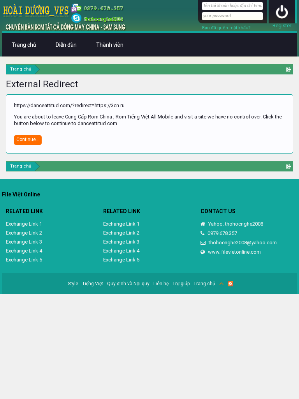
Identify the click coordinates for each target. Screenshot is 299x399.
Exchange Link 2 (24, 233)
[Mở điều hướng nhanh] (288, 69)
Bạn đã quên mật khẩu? (226, 27)
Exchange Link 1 (24, 224)
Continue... (27, 139)
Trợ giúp (181, 283)
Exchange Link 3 (24, 242)
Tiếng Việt (92, 283)
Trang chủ (24, 45)
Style (73, 283)
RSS (230, 283)
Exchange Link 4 (24, 251)
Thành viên (109, 45)
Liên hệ (161, 283)
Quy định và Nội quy (128, 283)
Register (282, 25)
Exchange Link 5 (24, 260)
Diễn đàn (66, 45)
